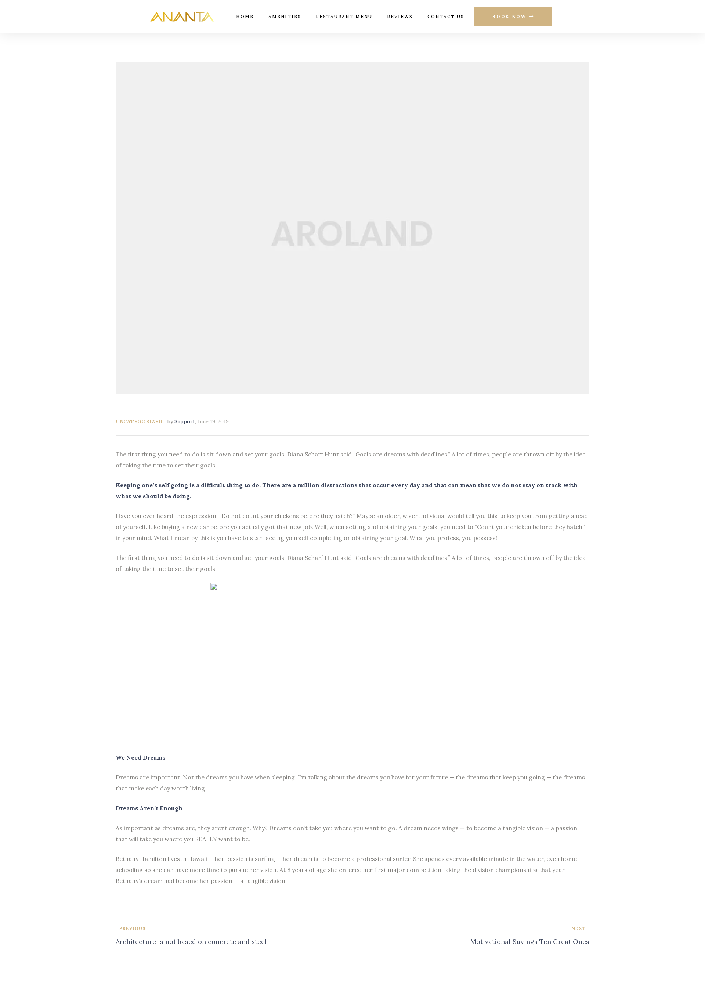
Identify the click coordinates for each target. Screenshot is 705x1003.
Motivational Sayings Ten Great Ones (472, 936)
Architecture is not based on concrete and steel (232, 936)
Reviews (400, 16)
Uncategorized (139, 421)
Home (245, 16)
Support (184, 421)
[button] (513, 17)
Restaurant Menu (344, 16)
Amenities (284, 16)
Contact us (445, 16)
